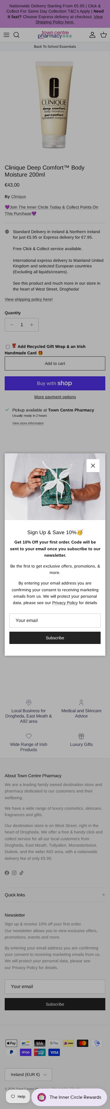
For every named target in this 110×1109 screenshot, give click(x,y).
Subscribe (55, 637)
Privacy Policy (65, 602)
